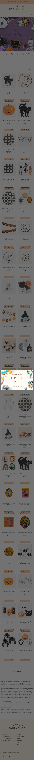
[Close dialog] (32, 372)
